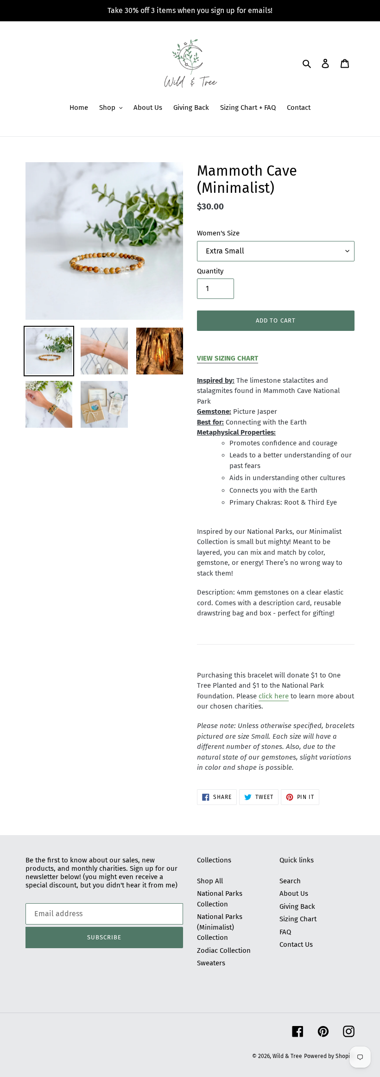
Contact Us (296, 944)
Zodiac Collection (224, 950)
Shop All (210, 881)
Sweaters (211, 963)
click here (274, 696)
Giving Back (297, 906)
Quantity (210, 271)
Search (290, 881)
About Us (293, 893)
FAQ (285, 932)
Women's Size (218, 233)
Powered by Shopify (329, 1056)
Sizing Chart (298, 919)
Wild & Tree (287, 1056)
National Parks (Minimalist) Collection (219, 927)
